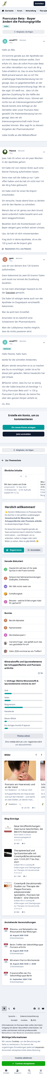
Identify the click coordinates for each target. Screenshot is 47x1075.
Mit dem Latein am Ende (15, 484)
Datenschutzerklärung (29, 1016)
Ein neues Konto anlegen (24, 427)
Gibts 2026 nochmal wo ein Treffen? (25, 651)
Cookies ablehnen (23, 1058)
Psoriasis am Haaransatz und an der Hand (20, 786)
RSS (34, 1020)
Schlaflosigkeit (15, 593)
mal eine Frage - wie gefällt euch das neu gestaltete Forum (25, 643)
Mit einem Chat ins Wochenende (24, 960)
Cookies (24, 1020)
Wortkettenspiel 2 (17, 635)
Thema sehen (23, 736)
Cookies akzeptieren (25, 1063)
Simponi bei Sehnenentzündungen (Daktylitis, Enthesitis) (25, 578)
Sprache (12, 1016)
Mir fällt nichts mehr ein (20, 586)
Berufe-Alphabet (16, 620)
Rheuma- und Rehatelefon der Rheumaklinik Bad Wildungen (23, 930)
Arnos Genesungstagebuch (22, 835)
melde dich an (16, 741)
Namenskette (15, 627)
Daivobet (10, 292)
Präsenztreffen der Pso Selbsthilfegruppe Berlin (21, 974)
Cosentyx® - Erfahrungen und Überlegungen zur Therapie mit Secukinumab (27, 867)
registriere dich (35, 741)
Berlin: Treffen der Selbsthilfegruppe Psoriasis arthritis (26, 945)
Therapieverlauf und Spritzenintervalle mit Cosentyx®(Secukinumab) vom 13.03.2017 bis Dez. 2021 (27, 856)
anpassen (39, 1047)
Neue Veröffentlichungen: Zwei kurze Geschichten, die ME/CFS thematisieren (28, 829)
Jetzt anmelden (23, 434)
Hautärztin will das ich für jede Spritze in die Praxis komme (23, 569)
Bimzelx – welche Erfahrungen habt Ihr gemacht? (25, 601)
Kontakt (14, 1020)
